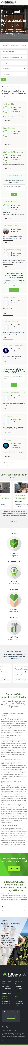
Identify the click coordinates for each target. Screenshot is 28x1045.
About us (17, 998)
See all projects (14, 521)
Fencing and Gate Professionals (11, 45)
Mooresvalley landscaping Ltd (14, 392)
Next (14, 194)
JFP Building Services (11, 416)
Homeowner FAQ (6, 993)
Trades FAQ (18, 991)
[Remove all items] (21, 57)
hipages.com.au (11, 1040)
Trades (8, 43)
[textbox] (12, 68)
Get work (17, 984)
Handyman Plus (8, 104)
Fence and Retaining (10, 321)
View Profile (7, 120)
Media (16, 1006)
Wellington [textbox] (5, 63)
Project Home (6, 998)
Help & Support (19, 1001)
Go (3, 79)
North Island (5, 906)
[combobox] (14, 57)
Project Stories (6, 1003)
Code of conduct (19, 1003)
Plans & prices (18, 986)
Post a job (5, 984)
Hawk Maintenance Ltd (11, 202)
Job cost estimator (7, 988)
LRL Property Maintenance (13, 152)
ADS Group (7, 440)
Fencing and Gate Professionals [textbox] (11, 57)
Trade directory (6, 991)
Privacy (14, 1030)
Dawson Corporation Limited (14, 345)
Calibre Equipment (10, 297)
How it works (5, 986)
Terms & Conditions (7, 1030)
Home (2, 43)
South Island (5, 910)
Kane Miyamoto (9, 128)
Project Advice (6, 1001)
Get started (14, 290)
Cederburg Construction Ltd (13, 226)
